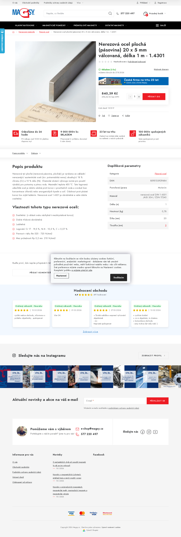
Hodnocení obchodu (90, 290)
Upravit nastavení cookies (111, 527)
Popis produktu (18, 153)
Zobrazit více (90, 331)
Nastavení (61, 275)
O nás (14, 2)
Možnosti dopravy (161, 69)
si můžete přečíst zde (82, 270)
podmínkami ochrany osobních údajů (124, 408)
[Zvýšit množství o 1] (139, 96)
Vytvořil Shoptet (92, 530)
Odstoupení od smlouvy (22, 482)
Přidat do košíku (154, 97)
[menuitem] (26, 25)
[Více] (161, 25)
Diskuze (34, 153)
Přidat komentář (40, 272)
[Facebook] (142, 432)
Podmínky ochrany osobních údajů (58, 2)
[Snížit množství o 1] (130, 96)
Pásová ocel (161, 173)
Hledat (110, 13)
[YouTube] (155, 432)
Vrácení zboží (18, 477)
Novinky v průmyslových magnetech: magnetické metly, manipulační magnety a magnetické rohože (70, 490)
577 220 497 (127, 13)
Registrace (162, 2)
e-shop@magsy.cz (92, 429)
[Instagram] (149, 432)
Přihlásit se (157, 401)
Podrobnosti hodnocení (137, 62)
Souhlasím (119, 277)
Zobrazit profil (152, 355)
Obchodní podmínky (30, 2)
